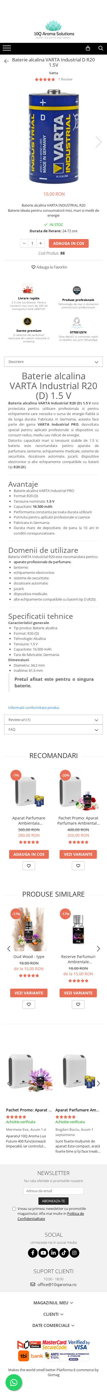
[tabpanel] (53, 136)
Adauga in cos (68, 243)
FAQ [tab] (12, 729)
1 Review (65, 79)
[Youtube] (43, 1253)
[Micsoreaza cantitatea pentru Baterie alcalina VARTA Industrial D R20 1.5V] (24, 243)
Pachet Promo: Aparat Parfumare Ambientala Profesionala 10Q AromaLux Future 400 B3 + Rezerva (78, 820)
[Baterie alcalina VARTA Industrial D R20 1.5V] (53, 136)
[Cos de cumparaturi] (88, 48)
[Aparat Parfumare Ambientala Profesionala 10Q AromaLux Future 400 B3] (29, 791)
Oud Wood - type (28, 956)
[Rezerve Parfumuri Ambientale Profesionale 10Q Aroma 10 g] (78, 929)
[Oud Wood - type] (29, 929)
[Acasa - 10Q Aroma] (53, 29)
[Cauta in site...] (101, 48)
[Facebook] (33, 1253)
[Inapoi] (4, 61)
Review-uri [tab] (19, 719)
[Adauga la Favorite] (28, 865)
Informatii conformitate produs (33, 707)
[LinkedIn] (53, 1253)
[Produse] (7, 50)
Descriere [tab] (16, 361)
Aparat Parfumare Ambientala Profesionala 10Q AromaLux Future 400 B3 (29, 820)
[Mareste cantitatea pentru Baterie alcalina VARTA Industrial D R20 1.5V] (40, 243)
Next (98, 142)
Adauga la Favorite (51, 267)
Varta (53, 72)
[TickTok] (64, 1253)
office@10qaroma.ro (56, 1284)
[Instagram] (74, 1253)
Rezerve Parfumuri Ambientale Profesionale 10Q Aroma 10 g (78, 959)
